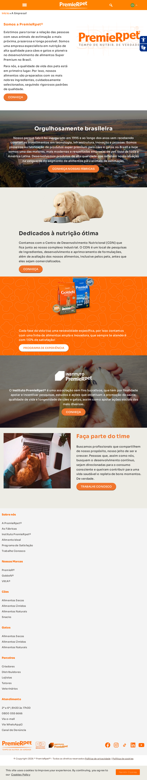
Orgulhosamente (59, 128)
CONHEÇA (15, 97)
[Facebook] (108, 745)
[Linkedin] (133, 745)
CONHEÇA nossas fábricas (73, 169)
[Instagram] (116, 745)
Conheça (73, 412)
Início (5, 13)
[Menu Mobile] (24, 5)
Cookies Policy (20, 774)
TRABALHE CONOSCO (96, 486)
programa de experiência (43, 348)
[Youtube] (141, 745)
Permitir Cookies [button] (128, 772)
